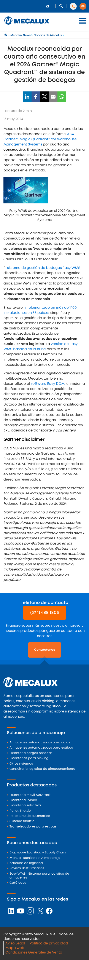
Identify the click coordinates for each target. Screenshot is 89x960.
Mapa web (14, 948)
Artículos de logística (26, 863)
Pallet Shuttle (20, 811)
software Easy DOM (48, 383)
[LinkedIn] (27, 96)
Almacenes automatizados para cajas (40, 742)
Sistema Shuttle (22, 821)
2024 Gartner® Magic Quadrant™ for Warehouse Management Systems (40, 139)
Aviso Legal (15, 943)
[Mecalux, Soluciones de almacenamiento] (26, 25)
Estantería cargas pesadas (31, 753)
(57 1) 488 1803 (44, 613)
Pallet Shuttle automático (30, 816)
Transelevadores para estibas (33, 826)
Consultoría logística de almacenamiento (42, 769)
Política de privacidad (49, 943)
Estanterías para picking (29, 758)
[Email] (53, 96)
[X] (44, 96)
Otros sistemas (21, 763)
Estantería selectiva (25, 805)
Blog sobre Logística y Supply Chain (38, 852)
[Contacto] (82, 6)
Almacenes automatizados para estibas (41, 747)
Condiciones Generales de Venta (33, 952)
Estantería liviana (23, 800)
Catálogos (18, 883)
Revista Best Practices (27, 868)
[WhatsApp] (61, 96)
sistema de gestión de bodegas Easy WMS (43, 268)
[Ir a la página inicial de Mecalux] (6, 35)
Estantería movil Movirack (30, 795)
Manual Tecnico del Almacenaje (35, 858)
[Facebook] (36, 96)
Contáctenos (44, 649)
